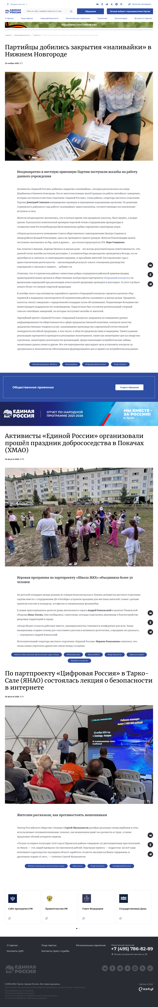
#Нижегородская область (44, 364)
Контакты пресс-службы (55, 951)
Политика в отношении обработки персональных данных (31, 996)
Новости (37, 35)
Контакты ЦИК (15, 951)
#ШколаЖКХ (94, 654)
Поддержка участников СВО (79, 25)
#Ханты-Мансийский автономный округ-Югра (36, 654)
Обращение (90, 11)
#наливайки (71, 364)
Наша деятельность (49, 18)
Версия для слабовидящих (141, 4)
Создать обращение (129, 387)
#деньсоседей (137, 654)
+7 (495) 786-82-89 (132, 948)
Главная (8, 35)
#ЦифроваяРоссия (122, 866)
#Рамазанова (73, 654)
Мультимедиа (121, 18)
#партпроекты (115, 654)
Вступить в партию (143, 18)
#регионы (77, 866)
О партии (9, 18)
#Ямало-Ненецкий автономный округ (46, 866)
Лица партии (27, 18)
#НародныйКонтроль (95, 364)
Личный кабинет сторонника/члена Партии (130, 11)
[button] (76, 928)
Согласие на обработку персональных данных (26, 998)
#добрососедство (79, 660)
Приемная (102, 18)
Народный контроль (117, 277)
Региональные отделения (78, 18)
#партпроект (120, 364)
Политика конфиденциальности (19, 993)
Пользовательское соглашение (19, 991)
